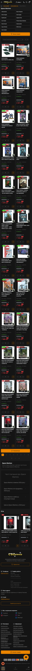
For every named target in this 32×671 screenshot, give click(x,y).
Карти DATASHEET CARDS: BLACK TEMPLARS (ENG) (22, 125)
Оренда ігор (16, 638)
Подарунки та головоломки (4, 641)
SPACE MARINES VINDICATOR (20, 91)
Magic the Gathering (5, 632)
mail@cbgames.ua (5, 599)
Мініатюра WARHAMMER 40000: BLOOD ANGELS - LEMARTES (8, 362)
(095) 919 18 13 (4, 573)
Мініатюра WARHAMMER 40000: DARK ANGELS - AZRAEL (22, 396)
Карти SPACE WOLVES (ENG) (21, 158)
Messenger (20, 617)
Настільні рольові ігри (6, 634)
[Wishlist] (13, 46)
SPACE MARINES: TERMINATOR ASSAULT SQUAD (7, 126)
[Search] (26, 2)
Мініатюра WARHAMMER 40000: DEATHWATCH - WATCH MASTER (8, 431)
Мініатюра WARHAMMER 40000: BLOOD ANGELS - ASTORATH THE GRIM (22, 328)
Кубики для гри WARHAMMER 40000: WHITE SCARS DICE (7, 261)
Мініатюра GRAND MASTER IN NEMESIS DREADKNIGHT (21, 261)
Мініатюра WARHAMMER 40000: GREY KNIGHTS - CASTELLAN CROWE (22, 431)
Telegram (20, 613)
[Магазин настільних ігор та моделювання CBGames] (15, 554)
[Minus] (3, 73)
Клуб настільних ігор (18, 630)
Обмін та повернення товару (20, 646)
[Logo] (8, 2)
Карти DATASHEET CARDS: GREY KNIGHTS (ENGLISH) (8, 158)
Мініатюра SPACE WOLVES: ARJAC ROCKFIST (20, 294)
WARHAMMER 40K (14, 6)
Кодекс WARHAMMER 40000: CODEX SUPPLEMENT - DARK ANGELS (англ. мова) (7, 226)
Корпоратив (16, 642)
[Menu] (1, 2)
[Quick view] (13, 44)
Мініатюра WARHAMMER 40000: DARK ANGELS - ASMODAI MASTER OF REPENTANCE (8, 396)
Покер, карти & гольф (6, 643)
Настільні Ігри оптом (18, 644)
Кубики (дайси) (4, 645)
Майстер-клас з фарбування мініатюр (20, 636)
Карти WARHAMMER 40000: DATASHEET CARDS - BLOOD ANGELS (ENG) (8, 192)
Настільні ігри (4, 626)
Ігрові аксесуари (5, 628)
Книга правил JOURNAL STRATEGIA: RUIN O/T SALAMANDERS (22, 192)
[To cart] (13, 73)
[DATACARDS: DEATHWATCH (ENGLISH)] (8, 50)
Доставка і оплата (17, 626)
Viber (19, 615)
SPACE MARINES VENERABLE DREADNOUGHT (5, 92)
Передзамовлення (5, 647)
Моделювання (4, 635)
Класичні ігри (4, 630)
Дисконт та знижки (18, 628)
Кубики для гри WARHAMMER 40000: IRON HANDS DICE (22, 225)
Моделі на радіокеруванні (4, 638)
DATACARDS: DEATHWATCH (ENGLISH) (8, 59)
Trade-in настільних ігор (19, 640)
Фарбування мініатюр (18, 632)
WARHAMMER (6, 6)
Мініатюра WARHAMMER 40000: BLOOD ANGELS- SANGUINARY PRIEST (22, 362)
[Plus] (8, 73)
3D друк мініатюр (17, 634)
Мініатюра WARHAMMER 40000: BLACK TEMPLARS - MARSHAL (8, 328)
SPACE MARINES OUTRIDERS (20, 59)
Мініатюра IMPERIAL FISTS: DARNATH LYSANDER (7, 294)
